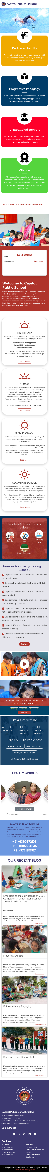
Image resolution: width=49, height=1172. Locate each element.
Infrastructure (9, 1152)
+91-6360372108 (19, 1121)
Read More (25, 361)
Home (6, 1145)
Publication (8, 1154)
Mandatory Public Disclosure (33, 1155)
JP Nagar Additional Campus (24, 759)
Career (29, 1152)
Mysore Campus (33, 746)
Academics (8, 1147)
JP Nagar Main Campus (24, 752)
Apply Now (24, 713)
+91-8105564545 (32, 1121)
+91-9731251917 (8, 1121)
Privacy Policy (30, 1170)
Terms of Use (19, 1170)
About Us (29, 1145)
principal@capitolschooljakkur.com (16, 1123)
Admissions (8, 1150)
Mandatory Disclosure (35, 1150)
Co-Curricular (31, 1147)
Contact (24, 644)
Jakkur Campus (15, 746)
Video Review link (24, 809)
